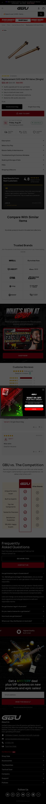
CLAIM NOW (34, 409)
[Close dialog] (43, 389)
